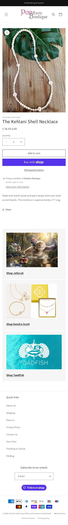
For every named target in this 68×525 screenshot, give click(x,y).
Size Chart (11, 441)
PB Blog (10, 456)
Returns (10, 420)
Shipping (10, 413)
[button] (6, 14)
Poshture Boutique (17, 513)
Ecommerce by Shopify (41, 513)
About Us (11, 405)
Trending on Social (15, 448)
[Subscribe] (49, 476)
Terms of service (28, 518)
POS (26, 513)
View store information (17, 186)
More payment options (34, 170)
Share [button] (8, 209)
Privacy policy (43, 518)
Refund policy (59, 513)
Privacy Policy (13, 427)
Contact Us (12, 434)
